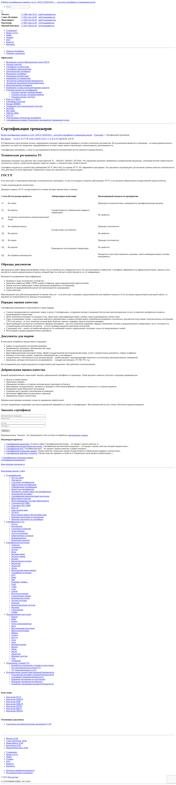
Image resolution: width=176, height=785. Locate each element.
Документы (16, 480)
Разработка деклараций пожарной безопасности (32, 684)
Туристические (18, 531)
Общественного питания (22, 535)
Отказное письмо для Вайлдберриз (26, 92)
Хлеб (13, 584)
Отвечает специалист (15, 53)
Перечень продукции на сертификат (27, 519)
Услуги (14, 524)
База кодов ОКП (13, 702)
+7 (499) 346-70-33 (29, 14)
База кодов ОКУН (14, 706)
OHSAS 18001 (12, 113)
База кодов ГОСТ (13, 697)
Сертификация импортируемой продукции (30, 496)
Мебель (14, 633)
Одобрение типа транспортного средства (24, 106)
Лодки (14, 568)
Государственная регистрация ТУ (26, 668)
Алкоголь (15, 545)
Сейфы (14, 612)
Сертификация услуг (15, 522)
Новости (10, 42)
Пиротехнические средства (23, 605)
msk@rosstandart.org (47, 14)
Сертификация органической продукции (24, 446)
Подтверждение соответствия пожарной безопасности (30, 672)
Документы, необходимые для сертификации (31, 491)
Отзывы (9, 37)
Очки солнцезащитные (21, 624)
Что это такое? (17, 478)
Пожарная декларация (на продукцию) (28, 679)
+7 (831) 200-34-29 (29, 26)
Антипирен (16, 547)
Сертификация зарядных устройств (22, 453)
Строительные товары (21, 596)
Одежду (14, 635)
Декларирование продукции (18, 614)
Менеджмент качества (21, 498)
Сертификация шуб (15, 448)
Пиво (13, 577)
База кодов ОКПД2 (14, 711)
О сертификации (13, 475)
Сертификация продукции (18, 542)
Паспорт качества (14, 64)
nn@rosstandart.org (46, 26)
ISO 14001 (10, 111)
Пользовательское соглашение (19, 773)
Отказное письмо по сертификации (21, 90)
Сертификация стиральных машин (21, 451)
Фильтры (15, 607)
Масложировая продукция (23, 628)
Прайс (9, 35)
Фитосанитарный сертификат (19, 85)
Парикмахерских (18, 538)
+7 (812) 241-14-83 (29, 17)
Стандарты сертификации (22, 482)
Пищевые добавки (19, 582)
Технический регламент (21, 494)
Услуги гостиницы (19, 533)
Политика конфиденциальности (20, 770)
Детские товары (18, 556)
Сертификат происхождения (18, 69)
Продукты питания (19, 593)
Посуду (14, 637)
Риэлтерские (16, 526)
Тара (13, 658)
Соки (13, 640)
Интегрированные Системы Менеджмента (30, 501)
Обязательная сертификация (23, 485)
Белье (13, 552)
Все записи (6, 139)
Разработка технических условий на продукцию (32, 665)
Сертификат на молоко (21, 573)
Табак (13, 586)
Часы (13, 642)
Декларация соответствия (17, 76)
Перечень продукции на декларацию (27, 517)
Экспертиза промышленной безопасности (24, 81)
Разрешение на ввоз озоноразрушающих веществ (27, 88)
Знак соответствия (19, 510)
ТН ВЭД (15, 512)
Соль (13, 589)
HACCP (9, 115)
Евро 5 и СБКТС (13, 99)
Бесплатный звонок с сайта (13, 471)
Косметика (16, 563)
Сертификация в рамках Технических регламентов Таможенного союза (37, 120)
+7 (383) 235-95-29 (29, 20)
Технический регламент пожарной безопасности (32, 675)
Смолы (14, 591)
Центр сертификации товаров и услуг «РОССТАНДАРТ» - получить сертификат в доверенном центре (46, 135)
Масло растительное (20, 630)
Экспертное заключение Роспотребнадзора (25, 83)
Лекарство (15, 566)
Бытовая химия (18, 554)
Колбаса (14, 559)
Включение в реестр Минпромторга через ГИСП (27, 62)
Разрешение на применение (18, 78)
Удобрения (16, 661)
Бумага (14, 621)
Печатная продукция (20, 598)
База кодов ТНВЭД (14, 699)
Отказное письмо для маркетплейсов (27, 94)
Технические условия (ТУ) (18, 663)
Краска (14, 647)
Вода (13, 626)
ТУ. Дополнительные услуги (23, 670)
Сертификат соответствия (17, 67)
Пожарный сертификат (16, 74)
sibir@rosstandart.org (47, 20)
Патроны (15, 603)
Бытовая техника (18, 644)
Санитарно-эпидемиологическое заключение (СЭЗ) (28, 724)
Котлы (14, 651)
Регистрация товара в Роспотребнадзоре (29, 515)
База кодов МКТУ (14, 709)
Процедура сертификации (22, 489)
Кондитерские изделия (21, 561)
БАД (13, 575)
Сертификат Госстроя (15, 101)
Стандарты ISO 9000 (20, 503)
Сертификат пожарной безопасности (27, 677)
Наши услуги (12, 33)
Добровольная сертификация (24, 487)
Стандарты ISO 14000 (21, 505)
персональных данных (78, 435)
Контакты (10, 44)
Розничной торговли (20, 540)
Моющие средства (19, 656)
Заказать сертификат (15, 51)
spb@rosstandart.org (46, 17)
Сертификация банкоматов (13, 460)
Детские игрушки (19, 600)
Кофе (13, 619)
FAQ (8, 40)
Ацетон (14, 549)
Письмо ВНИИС (13, 104)
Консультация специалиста (13, 464)
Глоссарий (98, 135)
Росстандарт (13, 777)
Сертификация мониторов (18, 444)
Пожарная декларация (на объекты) (27, 681)
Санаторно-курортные (21, 529)
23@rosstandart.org (46, 23)
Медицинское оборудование (23, 570)
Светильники (17, 610)
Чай (13, 580)
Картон (14, 617)
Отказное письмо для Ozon (23, 97)
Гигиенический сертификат (18, 71)
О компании (11, 30)
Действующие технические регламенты (23, 118)
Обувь (14, 649)
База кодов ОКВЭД (14, 704)
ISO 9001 (10, 108)
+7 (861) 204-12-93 (29, 23)
